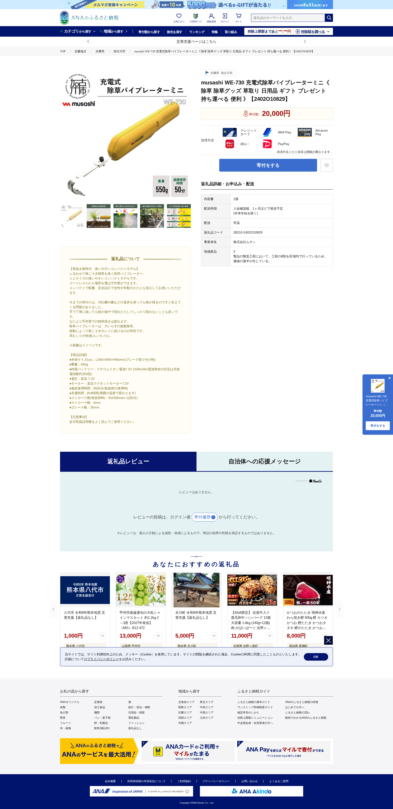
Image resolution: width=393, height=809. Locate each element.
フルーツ (65, 723)
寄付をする (268, 165)
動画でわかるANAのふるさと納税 (305, 717)
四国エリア (185, 717)
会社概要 (110, 781)
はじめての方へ (294, 707)
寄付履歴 (202, 517)
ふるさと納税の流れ (297, 712)
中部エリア (207, 707)
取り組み (231, 32)
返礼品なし (135, 728)
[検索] (329, 18)
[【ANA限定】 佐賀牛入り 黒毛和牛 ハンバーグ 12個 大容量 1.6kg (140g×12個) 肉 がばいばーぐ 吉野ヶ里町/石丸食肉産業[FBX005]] (252, 590)
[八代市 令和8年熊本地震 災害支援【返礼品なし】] (85, 590)
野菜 (63, 717)
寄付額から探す (149, 32)
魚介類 (64, 712)
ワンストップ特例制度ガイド (255, 707)
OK (316, 657)
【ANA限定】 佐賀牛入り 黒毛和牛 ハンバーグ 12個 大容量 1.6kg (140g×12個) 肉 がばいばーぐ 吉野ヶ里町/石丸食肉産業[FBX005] (251, 623)
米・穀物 (65, 728)
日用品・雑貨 (136, 712)
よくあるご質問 (278, 781)
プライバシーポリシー (216, 781)
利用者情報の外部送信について (146, 781)
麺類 (97, 712)
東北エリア (207, 702)
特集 (215, 32)
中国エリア (207, 712)
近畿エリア (185, 712)
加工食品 (99, 707)
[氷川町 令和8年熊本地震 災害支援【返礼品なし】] (196, 590)
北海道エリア (186, 702)
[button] (88, 41)
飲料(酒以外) (102, 728)
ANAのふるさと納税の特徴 (301, 702)
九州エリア (207, 717)
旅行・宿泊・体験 (139, 707)
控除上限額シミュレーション (255, 717)
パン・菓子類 (102, 717)
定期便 (98, 702)
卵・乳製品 (101, 723)
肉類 (63, 707)
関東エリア (185, 707)
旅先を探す (174, 32)
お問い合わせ (249, 781)
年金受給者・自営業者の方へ (255, 723)
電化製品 (133, 717)
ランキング (196, 32)
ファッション (136, 723)
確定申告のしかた (248, 712)
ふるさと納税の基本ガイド (253, 702)
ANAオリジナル (69, 702)
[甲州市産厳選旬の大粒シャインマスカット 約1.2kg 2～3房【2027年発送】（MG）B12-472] (141, 590)
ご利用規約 (184, 781)
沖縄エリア (185, 723)
